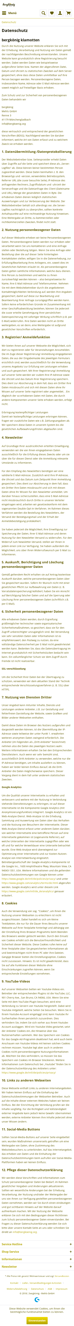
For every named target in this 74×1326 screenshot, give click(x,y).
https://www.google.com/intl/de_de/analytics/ (28, 891)
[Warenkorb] (68, 13)
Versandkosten (62, 1276)
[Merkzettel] (51, 13)
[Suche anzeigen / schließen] (43, 13)
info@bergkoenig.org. (25, 1232)
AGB (50, 1288)
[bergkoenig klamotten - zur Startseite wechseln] (9, 5)
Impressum (61, 1288)
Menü (12, 13)
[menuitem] (9, 13)
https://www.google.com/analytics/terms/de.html (30, 883)
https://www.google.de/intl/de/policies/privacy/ (29, 878)
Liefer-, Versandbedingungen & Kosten (41, 1282)
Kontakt (14, 1282)
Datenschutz (37, 1288)
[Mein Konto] (60, 13)
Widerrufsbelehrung (17, 1288)
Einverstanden (37, 1320)
